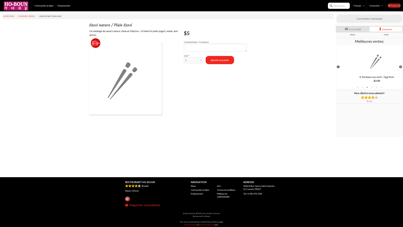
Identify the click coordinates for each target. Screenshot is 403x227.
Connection (374, 5)
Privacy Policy (190, 225)
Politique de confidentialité (223, 195)
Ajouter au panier (220, 59)
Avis (219, 186)
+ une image (95, 43)
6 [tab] (381, 87)
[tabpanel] (369, 67)
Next (400, 67)
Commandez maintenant (369, 18)
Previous (338, 67)
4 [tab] (371, 87)
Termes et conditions (226, 190)
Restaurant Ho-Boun (140, 181)
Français (357, 5)
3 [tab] (367, 87)
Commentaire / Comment (196, 42)
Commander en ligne (43, 5)
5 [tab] (376, 87)
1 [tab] (357, 87)
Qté (187, 55)
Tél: (252, 193)
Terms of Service (207, 225)
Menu (193, 186)
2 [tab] (362, 87)
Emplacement (64, 5)
